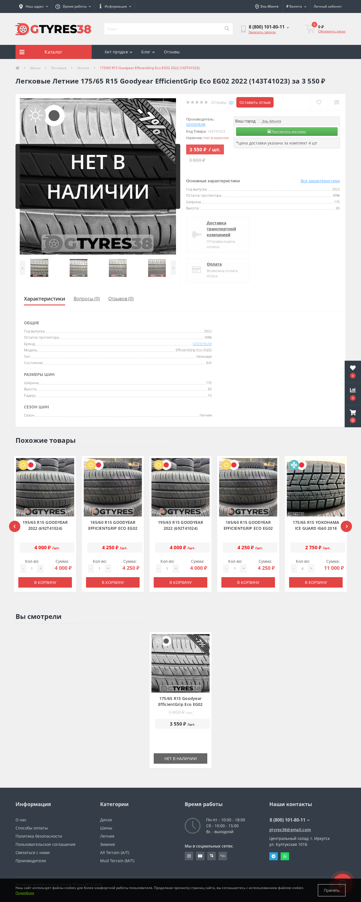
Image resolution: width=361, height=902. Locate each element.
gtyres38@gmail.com (290, 829)
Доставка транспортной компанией (221, 228)
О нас (21, 819)
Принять (332, 890)
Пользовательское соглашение (46, 844)
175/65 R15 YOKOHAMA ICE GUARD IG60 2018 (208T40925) (316, 528)
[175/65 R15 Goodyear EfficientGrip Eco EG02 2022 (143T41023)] (180, 663)
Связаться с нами (33, 852)
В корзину (45, 582)
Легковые (59, 67)
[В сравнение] (68, 495)
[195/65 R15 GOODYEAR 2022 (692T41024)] (45, 487)
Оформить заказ (331, 31)
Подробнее (25, 892)
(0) (231, 102)
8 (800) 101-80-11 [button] (287, 820)
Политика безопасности (39, 836)
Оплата (214, 264)
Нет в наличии (180, 758)
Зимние (107, 844)
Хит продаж (116, 51)
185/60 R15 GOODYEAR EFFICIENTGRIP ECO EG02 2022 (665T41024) (113, 528)
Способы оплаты (32, 828)
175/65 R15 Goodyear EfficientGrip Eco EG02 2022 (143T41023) (180, 704)
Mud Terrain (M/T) (117, 860)
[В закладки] (68, 485)
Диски (106, 819)
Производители (31, 860)
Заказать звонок (262, 32)
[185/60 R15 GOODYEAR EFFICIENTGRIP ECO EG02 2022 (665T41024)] (113, 487)
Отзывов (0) (121, 298)
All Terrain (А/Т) (114, 852)
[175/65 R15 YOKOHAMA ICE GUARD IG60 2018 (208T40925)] (316, 487)
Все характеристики (320, 180)
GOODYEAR (195, 124)
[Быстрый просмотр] (68, 505)
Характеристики (44, 298)
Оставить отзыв (254, 102)
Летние (83, 67)
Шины (35, 67)
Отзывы (172, 51)
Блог (145, 51)
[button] (73, 6)
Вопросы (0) (87, 298)
